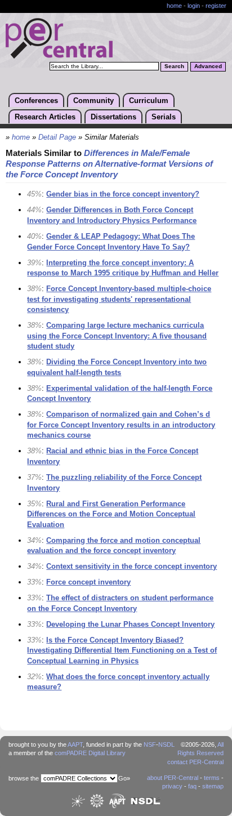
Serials (163, 117)
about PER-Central (172, 777)
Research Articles (45, 117)
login (194, 5)
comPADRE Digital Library (90, 753)
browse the (23, 778)
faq (192, 786)
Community (93, 100)
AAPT (75, 744)
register (216, 5)
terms (212, 777)
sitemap (213, 786)
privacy (172, 786)
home (174, 5)
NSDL (166, 744)
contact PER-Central (195, 762)
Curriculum (148, 100)
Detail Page (57, 137)
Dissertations (113, 117)
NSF (150, 744)
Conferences (36, 100)
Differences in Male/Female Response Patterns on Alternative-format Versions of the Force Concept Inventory (109, 164)
